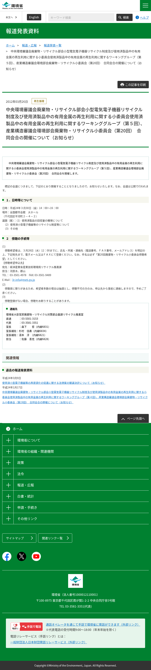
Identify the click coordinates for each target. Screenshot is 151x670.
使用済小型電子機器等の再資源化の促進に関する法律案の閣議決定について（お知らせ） (53, 383)
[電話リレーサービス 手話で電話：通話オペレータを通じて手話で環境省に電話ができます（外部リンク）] (26, 626)
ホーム (10, 45)
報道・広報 (29, 45)
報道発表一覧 (53, 45)
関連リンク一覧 (52, 538)
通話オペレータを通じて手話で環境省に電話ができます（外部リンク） (93, 624)
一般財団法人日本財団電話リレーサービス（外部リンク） (48, 642)
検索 (126, 17)
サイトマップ (15, 538)
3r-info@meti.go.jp (23, 280)
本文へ (9, 17)
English (34, 17)
